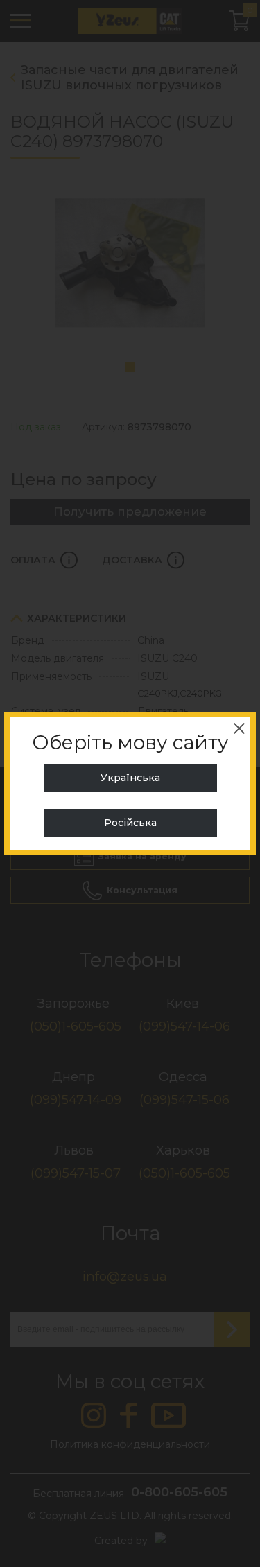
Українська (130, 777)
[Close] (239, 728)
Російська (130, 822)
